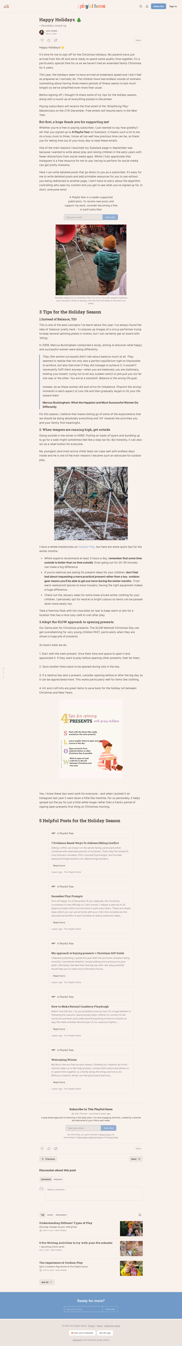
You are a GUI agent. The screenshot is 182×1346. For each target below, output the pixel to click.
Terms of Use (104, 1134)
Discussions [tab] (61, 1215)
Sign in (173, 6)
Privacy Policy (112, 1137)
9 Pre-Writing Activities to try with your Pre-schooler (75, 1243)
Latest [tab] (50, 1215)
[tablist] (51, 1179)
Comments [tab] (46, 1179)
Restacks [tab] (58, 1179)
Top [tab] (42, 1215)
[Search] (141, 6)
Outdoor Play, (87, 546)
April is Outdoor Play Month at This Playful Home (63, 1266)
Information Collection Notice (90, 1137)
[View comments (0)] (49, 40)
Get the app (105, 1333)
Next (133, 1159)
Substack (77, 1340)
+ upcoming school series (51, 1246)
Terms (100, 1325)
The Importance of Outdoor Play (61, 1262)
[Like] (42, 40)
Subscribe (158, 6)
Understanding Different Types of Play (65, 1223)
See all (45, 1282)
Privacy (91, 1325)
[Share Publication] (147, 6)
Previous (50, 1159)
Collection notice (112, 1325)
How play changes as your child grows (58, 1226)
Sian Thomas (51, 31)
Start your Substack (83, 1333)
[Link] (35, 122)
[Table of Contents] (3, 672)
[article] (91, 1228)
